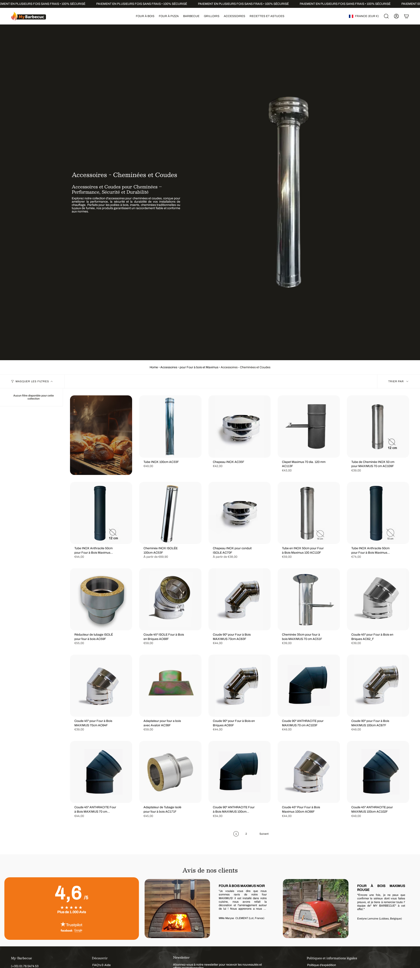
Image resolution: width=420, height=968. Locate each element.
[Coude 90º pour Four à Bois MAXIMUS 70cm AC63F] (239, 599)
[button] (145, 16)
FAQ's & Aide (101, 965)
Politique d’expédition (321, 965)
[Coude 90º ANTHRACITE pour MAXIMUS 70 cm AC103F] (309, 686)
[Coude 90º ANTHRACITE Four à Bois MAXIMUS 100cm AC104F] (239, 772)
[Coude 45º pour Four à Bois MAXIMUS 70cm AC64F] (101, 686)
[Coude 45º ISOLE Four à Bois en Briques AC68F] (170, 599)
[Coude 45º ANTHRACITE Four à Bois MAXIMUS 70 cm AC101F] (101, 772)
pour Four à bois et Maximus (199, 367)
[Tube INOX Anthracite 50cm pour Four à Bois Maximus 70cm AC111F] (101, 513)
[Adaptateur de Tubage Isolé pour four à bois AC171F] (170, 772)
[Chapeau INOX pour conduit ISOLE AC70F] (239, 513)
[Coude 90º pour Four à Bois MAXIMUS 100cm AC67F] (378, 686)
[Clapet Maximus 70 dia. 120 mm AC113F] (309, 426)
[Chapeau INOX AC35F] (239, 426)
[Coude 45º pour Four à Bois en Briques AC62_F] (378, 599)
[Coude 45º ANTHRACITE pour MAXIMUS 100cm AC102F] (378, 772)
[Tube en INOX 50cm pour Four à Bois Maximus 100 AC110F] (309, 513)
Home (154, 367)
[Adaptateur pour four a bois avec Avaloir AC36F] (170, 686)
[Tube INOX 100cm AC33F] (170, 426)
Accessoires (168, 367)
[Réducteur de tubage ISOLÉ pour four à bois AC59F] (101, 599)
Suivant (409, 908)
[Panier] (406, 16)
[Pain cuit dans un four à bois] (101, 435)
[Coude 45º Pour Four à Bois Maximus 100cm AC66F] (309, 772)
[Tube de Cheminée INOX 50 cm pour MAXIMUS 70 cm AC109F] (378, 426)
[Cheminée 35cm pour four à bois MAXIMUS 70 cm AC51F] (309, 599)
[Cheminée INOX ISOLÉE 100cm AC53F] (170, 513)
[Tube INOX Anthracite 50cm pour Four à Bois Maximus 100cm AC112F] (378, 513)
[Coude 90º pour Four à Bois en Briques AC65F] (239, 686)
